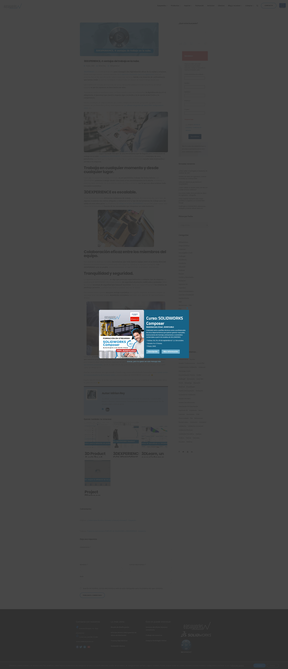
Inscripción (153, 352)
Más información (170, 352)
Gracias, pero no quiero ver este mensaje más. (144, 361)
